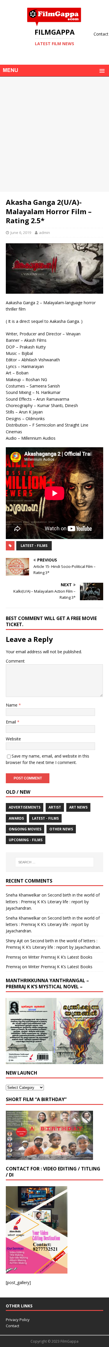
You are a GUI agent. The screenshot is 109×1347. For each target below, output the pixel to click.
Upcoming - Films (25, 839)
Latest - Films (34, 545)
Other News (61, 829)
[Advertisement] (54, 134)
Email (11, 722)
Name (12, 705)
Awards (16, 818)
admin (44, 232)
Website (13, 739)
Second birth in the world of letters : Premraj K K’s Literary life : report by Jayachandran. (53, 901)
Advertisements (24, 807)
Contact (12, 1325)
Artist (55, 807)
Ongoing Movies (25, 829)
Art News (78, 807)
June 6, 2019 (20, 232)
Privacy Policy (18, 1319)
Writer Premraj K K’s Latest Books (60, 957)
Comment (15, 661)
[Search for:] (55, 862)
